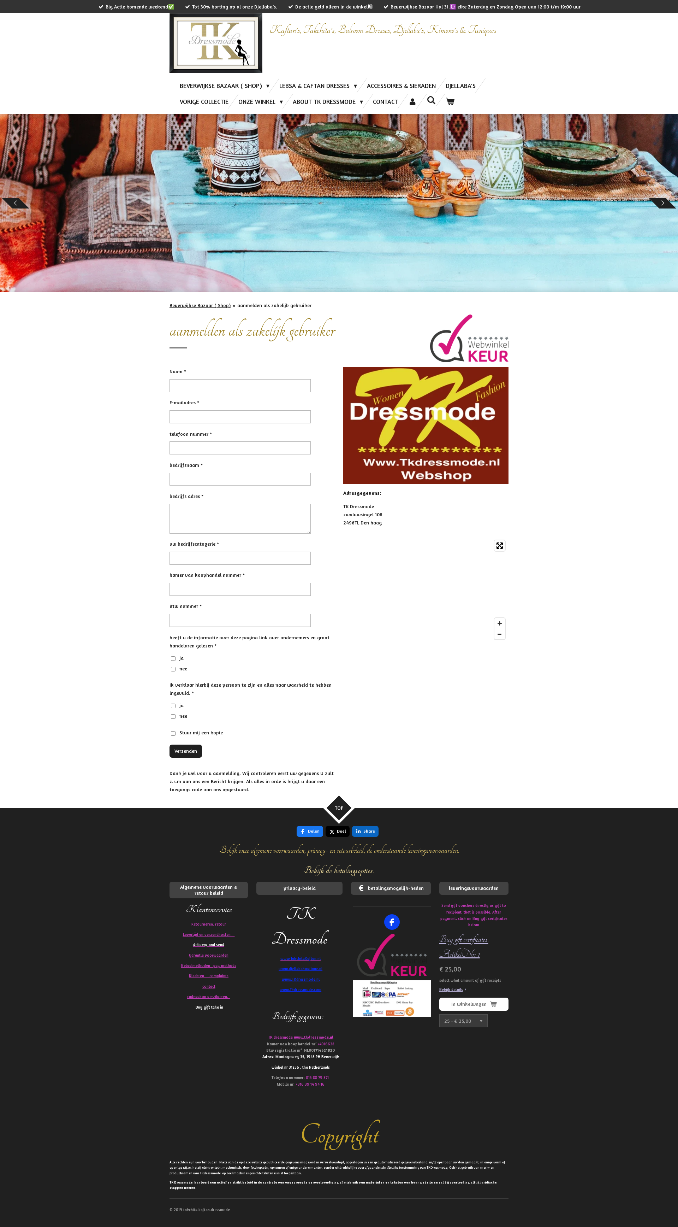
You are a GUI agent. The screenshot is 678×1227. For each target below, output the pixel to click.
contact (208, 986)
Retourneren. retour (208, 924)
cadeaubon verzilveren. (208, 996)
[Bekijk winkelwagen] (450, 101)
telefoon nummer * (191, 434)
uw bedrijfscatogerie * (194, 544)
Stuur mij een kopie (201, 733)
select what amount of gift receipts (470, 980)
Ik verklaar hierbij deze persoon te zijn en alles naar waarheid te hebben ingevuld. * (251, 689)
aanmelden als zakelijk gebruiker (274, 305)
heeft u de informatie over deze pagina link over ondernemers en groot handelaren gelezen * (249, 641)
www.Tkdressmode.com (300, 989)
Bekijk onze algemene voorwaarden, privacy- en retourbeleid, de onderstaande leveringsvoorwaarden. (339, 850)
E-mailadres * (184, 402)
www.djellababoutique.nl (300, 968)
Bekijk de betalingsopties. (339, 870)
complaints (218, 975)
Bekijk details (451, 989)
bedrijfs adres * (186, 496)
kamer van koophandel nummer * (207, 575)
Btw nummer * (186, 606)
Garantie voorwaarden (208, 955)
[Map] (426, 590)
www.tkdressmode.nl (313, 1037)
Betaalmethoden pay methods (208, 965)
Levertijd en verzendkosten (209, 934)
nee (183, 668)
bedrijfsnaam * (186, 465)
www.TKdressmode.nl (301, 979)
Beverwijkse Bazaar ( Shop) (200, 305)
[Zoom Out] (499, 634)
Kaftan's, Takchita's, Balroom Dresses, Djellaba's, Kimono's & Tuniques (382, 30)
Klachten (208, 975)
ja (181, 658)
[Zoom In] (499, 623)
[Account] (412, 101)
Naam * (178, 371)
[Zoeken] (431, 100)
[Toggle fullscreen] (499, 545)
